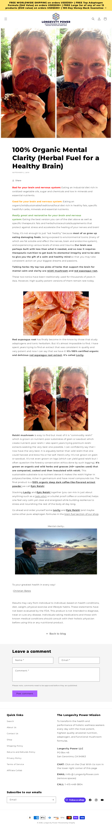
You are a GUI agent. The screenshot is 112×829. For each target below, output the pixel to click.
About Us (11, 727)
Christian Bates (22, 591)
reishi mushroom (57, 271)
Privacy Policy (14, 758)
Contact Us (12, 733)
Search (10, 721)
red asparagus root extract (45, 355)
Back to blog (57, 633)
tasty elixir (41, 496)
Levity (79, 355)
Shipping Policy (15, 746)
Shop (9, 739)
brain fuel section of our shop (81, 514)
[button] (6, 19)
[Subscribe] (53, 800)
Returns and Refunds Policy (21, 752)
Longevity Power (51, 823)
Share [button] (18, 180)
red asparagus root (85, 271)
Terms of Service (15, 764)
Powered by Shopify (66, 823)
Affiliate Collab (14, 770)
